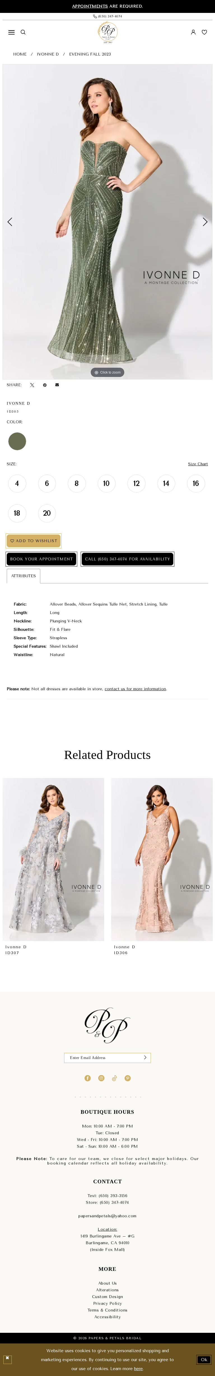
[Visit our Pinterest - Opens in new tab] (127, 1078)
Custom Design (107, 1296)
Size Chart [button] (198, 464)
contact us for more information (135, 689)
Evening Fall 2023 (90, 54)
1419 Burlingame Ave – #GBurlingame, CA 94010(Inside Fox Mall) (107, 1243)
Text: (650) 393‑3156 (107, 1195)
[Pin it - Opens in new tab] (45, 385)
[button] (11, 32)
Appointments (90, 6)
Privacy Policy (107, 1303)
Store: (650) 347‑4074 (107, 1202)
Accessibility (107, 1317)
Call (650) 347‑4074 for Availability (127, 559)
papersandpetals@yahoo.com (107, 1216)
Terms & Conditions (108, 1310)
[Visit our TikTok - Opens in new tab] (114, 1078)
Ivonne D (48, 54)
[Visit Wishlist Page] (204, 32)
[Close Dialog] (7, 1360)
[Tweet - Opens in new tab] (32, 385)
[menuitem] (11, 32)
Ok (204, 1359)
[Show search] (23, 32)
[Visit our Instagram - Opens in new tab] (101, 1078)
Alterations (107, 1290)
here (138, 1368)
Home (20, 54)
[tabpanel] (107, 222)
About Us (107, 1283)
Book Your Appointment (41, 559)
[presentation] (83, 859)
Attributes (23, 576)
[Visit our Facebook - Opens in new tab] (87, 1078)
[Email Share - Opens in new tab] (57, 385)
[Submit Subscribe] (145, 1058)
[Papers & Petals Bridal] (107, 32)
